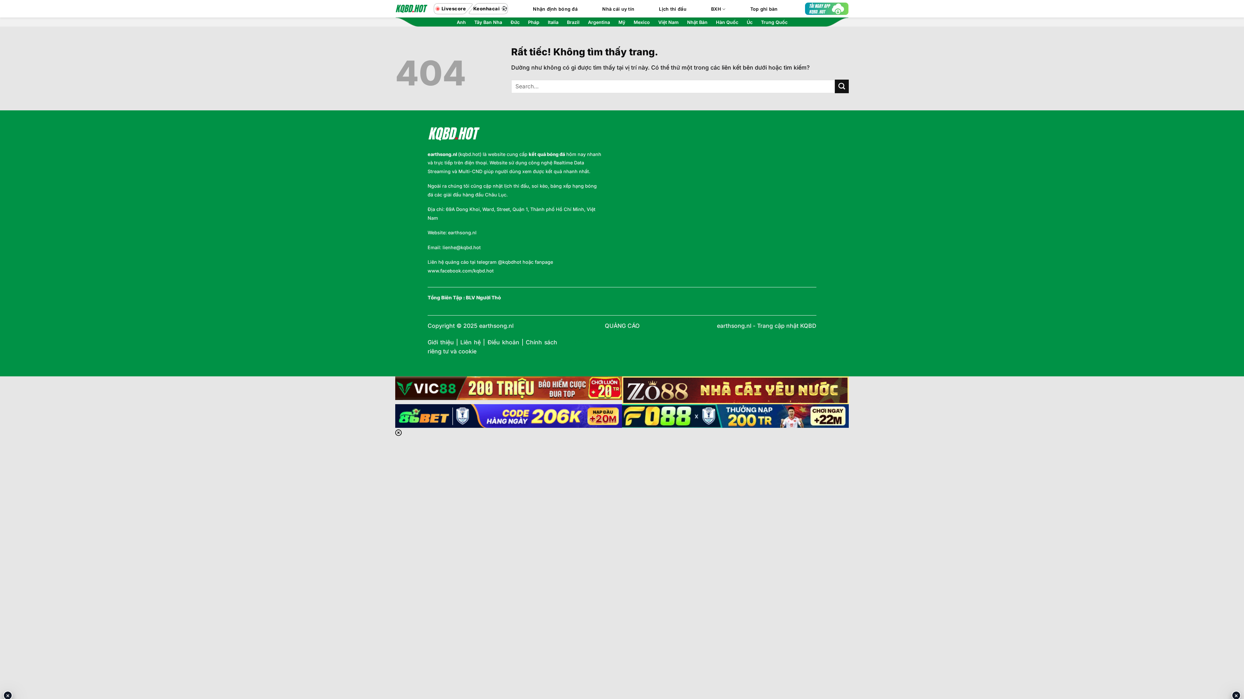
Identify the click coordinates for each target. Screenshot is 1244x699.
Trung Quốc (774, 22)
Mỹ (621, 22)
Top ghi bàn (764, 9)
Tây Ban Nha (488, 22)
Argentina (599, 22)
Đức (515, 22)
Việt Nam (668, 22)
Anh (461, 22)
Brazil (573, 22)
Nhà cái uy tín (618, 9)
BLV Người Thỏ (483, 298)
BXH (716, 9)
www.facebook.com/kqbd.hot (461, 270)
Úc (750, 22)
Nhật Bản (697, 22)
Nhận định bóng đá (555, 9)
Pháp (533, 22)
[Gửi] (842, 87)
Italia (553, 22)
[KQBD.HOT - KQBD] (411, 8)
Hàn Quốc (727, 22)
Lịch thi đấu (672, 9)
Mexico (642, 22)
